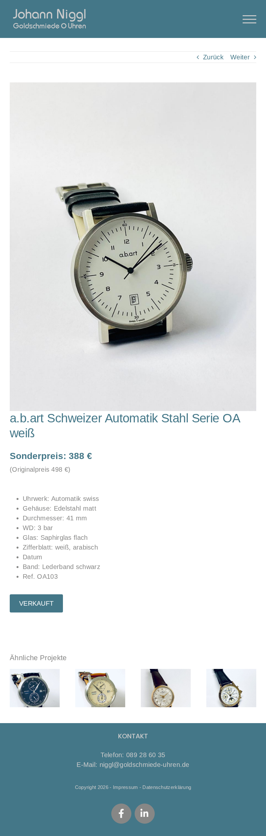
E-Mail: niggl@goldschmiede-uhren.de (133, 764)
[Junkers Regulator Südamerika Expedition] (35, 688)
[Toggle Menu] (249, 19)
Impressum (125, 787)
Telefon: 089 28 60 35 (133, 754)
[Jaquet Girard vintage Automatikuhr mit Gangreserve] (166, 688)
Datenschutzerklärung (166, 787)
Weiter (240, 57)
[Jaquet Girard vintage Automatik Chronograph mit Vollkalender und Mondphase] (231, 688)
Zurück (213, 57)
